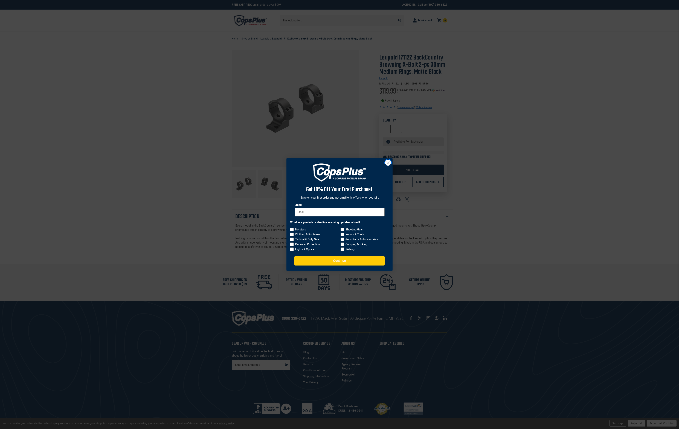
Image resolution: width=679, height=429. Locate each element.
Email (298, 205)
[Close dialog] (388, 163)
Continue (339, 261)
